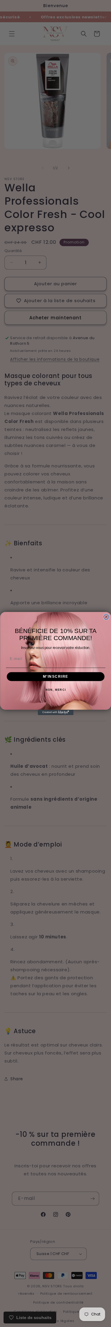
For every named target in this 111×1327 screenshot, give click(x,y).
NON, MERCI (55, 690)
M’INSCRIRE (55, 677)
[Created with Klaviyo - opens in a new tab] (55, 712)
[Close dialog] (106, 617)
